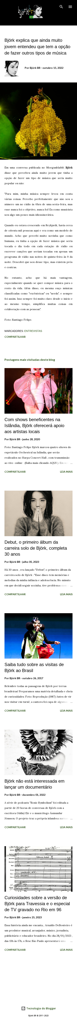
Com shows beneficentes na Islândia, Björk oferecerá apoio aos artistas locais (34, 425)
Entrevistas (33, 330)
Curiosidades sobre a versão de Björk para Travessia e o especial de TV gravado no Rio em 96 (37, 903)
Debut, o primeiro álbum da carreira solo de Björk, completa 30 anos (35, 548)
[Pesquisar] (61, 6)
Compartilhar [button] (15, 336)
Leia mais (66, 471)
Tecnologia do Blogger (41, 1008)
